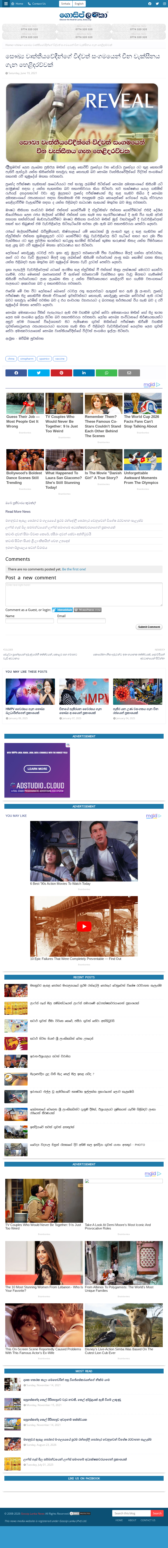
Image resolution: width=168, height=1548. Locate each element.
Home (19, 3)
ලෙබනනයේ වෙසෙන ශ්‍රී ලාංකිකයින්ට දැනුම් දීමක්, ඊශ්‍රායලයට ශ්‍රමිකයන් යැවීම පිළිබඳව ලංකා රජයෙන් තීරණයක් (93, 1111)
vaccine (60, 358)
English (79, 3)
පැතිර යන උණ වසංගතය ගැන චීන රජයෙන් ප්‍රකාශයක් (135, 711)
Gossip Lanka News (33, 1513)
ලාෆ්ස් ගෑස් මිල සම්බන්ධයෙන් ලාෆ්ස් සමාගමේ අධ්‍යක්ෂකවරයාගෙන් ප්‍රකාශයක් (60, 527)
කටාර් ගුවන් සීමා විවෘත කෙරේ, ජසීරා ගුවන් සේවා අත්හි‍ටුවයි (48, 534)
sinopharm (26, 358)
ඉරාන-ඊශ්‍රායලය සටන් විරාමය (26, 547)
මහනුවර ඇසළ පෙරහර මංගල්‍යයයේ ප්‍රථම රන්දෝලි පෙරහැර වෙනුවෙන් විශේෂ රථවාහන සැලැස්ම (74, 520)
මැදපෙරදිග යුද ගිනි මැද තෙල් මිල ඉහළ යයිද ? (62, 1074)
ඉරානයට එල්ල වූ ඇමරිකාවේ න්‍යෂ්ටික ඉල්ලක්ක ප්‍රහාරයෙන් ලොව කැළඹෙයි (82, 1092)
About (132, 1520)
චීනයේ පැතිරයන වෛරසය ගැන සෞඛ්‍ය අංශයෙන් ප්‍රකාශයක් (80, 711)
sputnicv (44, 358)
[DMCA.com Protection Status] (80, 1513)
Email (61, 616)
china (18, 45)
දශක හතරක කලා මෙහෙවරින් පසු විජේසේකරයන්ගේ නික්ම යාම (66, 1380)
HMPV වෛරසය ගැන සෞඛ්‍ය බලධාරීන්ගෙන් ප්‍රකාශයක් (25, 711)
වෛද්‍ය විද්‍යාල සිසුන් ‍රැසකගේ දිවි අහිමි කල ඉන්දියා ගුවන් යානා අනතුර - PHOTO (87, 1145)
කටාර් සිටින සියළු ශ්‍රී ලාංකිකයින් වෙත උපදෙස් (37, 540)
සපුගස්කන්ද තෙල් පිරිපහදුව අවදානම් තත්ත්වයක (55, 1420)
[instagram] (164, 3)
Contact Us (39, 3)
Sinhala (65, 3)
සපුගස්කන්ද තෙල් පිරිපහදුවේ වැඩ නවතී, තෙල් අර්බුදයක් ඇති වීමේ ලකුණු (72, 1400)
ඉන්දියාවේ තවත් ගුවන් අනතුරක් (52, 1127)
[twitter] (157, 3)
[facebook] (149, 3)
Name (9, 616)
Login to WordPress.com (88, 610)
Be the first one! (74, 569)
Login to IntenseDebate (62, 610)
